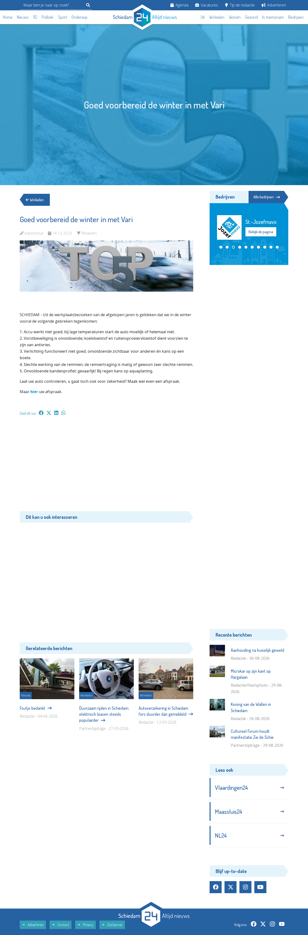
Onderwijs (79, 17)
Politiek (47, 17)
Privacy (87, 924)
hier (34, 391)
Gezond (251, 17)
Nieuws (23, 17)
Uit (203, 17)
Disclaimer (114, 924)
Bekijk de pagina (260, 234)
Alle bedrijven (263, 197)
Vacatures (209, 5)
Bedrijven (296, 17)
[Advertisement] (106, 466)
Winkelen (217, 17)
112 (35, 17)
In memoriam (273, 17)
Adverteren (276, 5)
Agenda (181, 5)
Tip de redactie (242, 5)
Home (8, 17)
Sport (62, 17)
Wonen (235, 17)
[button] (221, 247)
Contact (63, 924)
